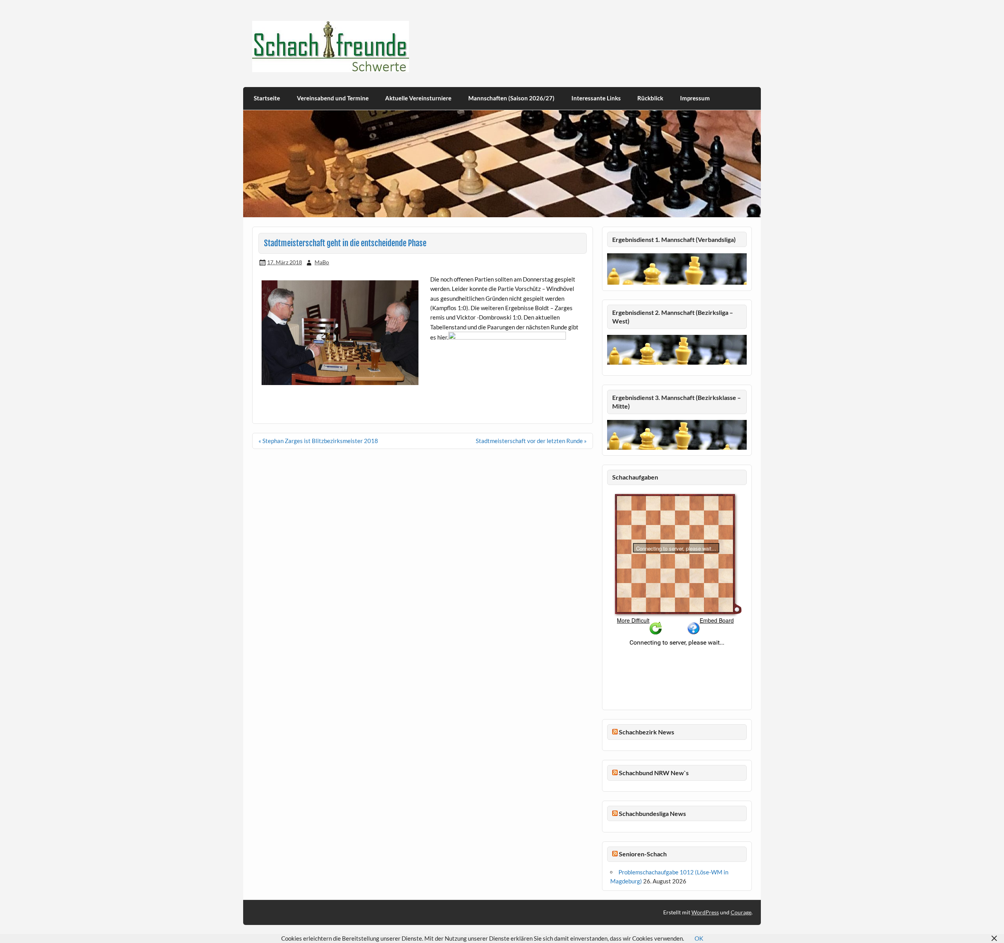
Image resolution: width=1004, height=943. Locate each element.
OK (699, 938)
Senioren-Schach (643, 854)
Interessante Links (596, 98)
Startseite (267, 98)
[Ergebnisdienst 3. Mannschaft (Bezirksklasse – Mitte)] (677, 447)
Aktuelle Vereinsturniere (418, 98)
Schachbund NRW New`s (654, 772)
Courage (741, 912)
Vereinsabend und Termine (333, 98)
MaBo (322, 262)
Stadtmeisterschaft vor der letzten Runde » (531, 440)
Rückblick (650, 98)
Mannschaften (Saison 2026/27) (511, 98)
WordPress (705, 912)
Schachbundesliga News (652, 813)
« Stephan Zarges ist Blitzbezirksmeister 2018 (318, 440)
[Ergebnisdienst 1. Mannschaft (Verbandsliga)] (677, 282)
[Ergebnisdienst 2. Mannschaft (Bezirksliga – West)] (677, 349)
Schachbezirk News (646, 732)
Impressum (695, 98)
